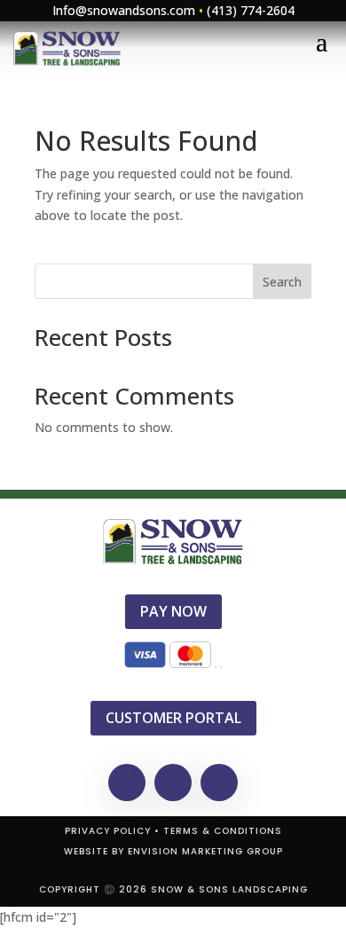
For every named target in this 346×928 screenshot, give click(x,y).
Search (282, 281)
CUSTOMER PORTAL (173, 717)
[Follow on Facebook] (126, 782)
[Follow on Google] (173, 782)
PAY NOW (173, 611)
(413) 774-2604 (251, 10)
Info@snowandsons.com (123, 10)
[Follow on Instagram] (219, 782)
